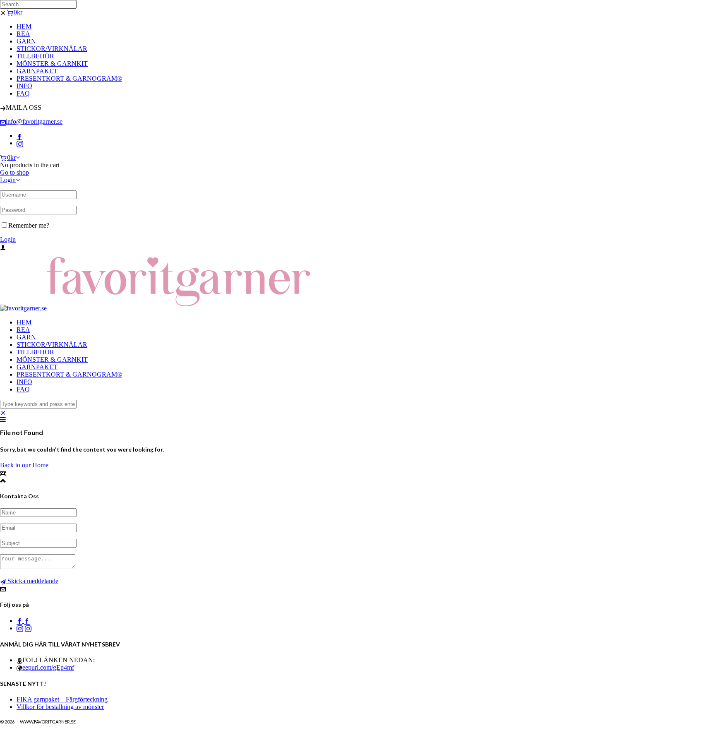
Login (8, 179)
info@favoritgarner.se (34, 121)
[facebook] (19, 135)
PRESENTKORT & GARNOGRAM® (69, 78)
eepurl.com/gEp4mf (48, 667)
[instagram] (20, 143)
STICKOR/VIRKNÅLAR (52, 48)
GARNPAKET (37, 71)
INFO (24, 85)
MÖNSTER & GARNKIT (52, 63)
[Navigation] (3, 419)
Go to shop (14, 172)
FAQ (23, 93)
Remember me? (28, 225)
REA (23, 33)
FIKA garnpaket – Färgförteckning (62, 699)
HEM (24, 26)
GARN (26, 41)
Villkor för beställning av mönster (60, 706)
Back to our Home (24, 465)
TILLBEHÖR (35, 56)
